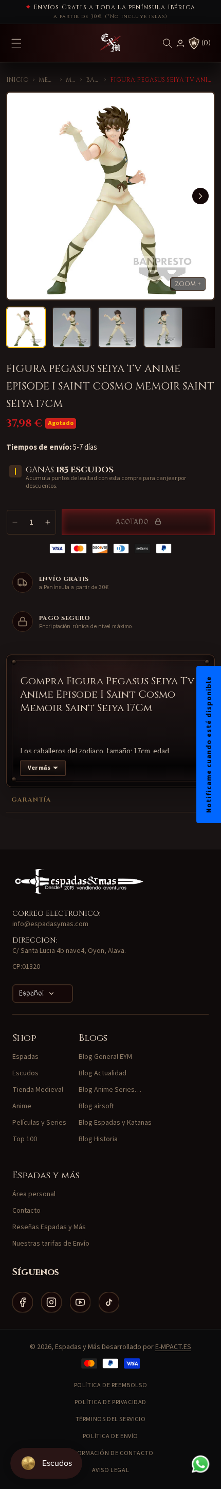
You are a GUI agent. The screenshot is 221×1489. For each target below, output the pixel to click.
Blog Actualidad (102, 1073)
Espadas (25, 1057)
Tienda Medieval (37, 1090)
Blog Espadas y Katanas (115, 1123)
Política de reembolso (111, 1385)
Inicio (17, 79)
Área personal (34, 1194)
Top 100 (24, 1139)
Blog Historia (98, 1139)
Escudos (25, 1073)
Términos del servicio (111, 1419)
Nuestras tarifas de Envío (50, 1243)
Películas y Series (39, 1123)
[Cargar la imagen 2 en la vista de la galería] (71, 327)
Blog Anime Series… (110, 1090)
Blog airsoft (96, 1106)
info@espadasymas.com (50, 924)
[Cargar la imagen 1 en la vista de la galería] (26, 327)
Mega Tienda (47, 79)
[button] (167, 43)
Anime (21, 1106)
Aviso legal (111, 1470)
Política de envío (110, 1436)
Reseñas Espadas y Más (49, 1227)
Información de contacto (110, 1453)
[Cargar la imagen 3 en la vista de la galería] (117, 327)
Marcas (71, 79)
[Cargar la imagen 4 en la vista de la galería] (163, 327)
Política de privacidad (110, 1402)
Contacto (26, 1211)
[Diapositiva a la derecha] (200, 196)
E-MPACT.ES (173, 1347)
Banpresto (93, 79)
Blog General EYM (105, 1057)
